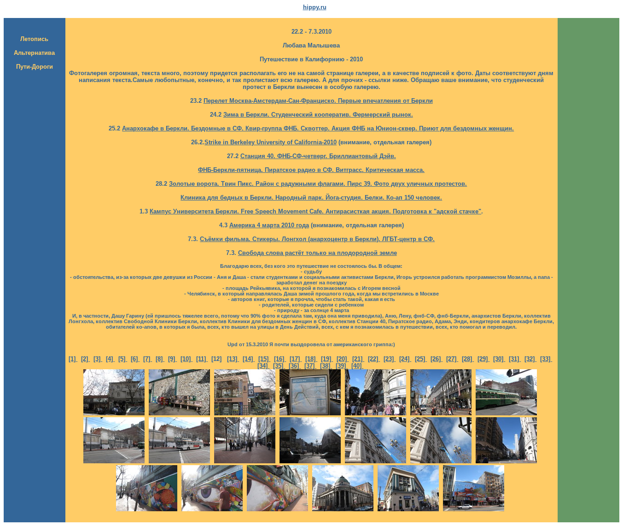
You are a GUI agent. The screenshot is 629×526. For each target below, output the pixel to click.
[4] (110, 358)
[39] (342, 365)
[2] (85, 358)
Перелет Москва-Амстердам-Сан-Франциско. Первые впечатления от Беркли (318, 100)
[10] (186, 358)
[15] (264, 358)
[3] (97, 358)
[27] (452, 358)
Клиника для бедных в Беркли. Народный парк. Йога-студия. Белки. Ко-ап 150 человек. (311, 197)
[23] (390, 358)
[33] (546, 358)
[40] (357, 365)
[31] (515, 358)
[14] (249, 358)
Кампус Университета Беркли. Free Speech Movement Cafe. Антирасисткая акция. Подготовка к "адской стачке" (315, 211)
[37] (310, 365)
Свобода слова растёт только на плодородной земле (317, 252)
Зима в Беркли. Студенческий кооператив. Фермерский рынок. (318, 114)
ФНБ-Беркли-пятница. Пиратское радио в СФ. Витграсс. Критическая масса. (311, 169)
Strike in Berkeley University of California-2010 (270, 142)
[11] (202, 358)
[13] (233, 358)
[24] (405, 358)
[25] (421, 358)
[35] (279, 365)
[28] (468, 358)
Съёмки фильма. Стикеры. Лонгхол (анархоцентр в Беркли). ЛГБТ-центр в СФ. (317, 239)
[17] (296, 358)
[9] (172, 358)
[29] (483, 358)
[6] (135, 358)
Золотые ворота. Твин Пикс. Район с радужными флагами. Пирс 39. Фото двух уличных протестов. (318, 183)
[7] (147, 358)
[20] (343, 358)
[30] (499, 358)
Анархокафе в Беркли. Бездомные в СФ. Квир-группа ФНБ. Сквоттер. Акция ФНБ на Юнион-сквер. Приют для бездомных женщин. (318, 128)
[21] (358, 358)
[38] (326, 365)
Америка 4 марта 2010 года (269, 225)
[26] (437, 358)
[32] (530, 358)
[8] (160, 358)
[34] (263, 365)
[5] (122, 358)
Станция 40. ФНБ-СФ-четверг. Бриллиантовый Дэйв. (318, 156)
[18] (311, 358)
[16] (280, 358)
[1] (73, 358)
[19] (327, 358)
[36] (295, 365)
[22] (374, 358)
